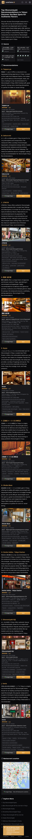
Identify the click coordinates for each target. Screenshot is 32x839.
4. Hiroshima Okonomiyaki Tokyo (11, 812)
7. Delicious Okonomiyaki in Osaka (11, 821)
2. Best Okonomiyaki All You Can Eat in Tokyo (14, 805)
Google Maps (9, 129)
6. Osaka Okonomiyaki (8, 818)
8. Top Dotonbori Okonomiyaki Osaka (12, 824)
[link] (16, 108)
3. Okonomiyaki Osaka (8, 809)
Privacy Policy (20, 837)
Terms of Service (13, 837)
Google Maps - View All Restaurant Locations (16, 792)
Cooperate (5, 836)
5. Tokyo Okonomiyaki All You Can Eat (12, 815)
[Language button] (30, 2)
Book (23, 129)
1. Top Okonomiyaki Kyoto (9, 802)
